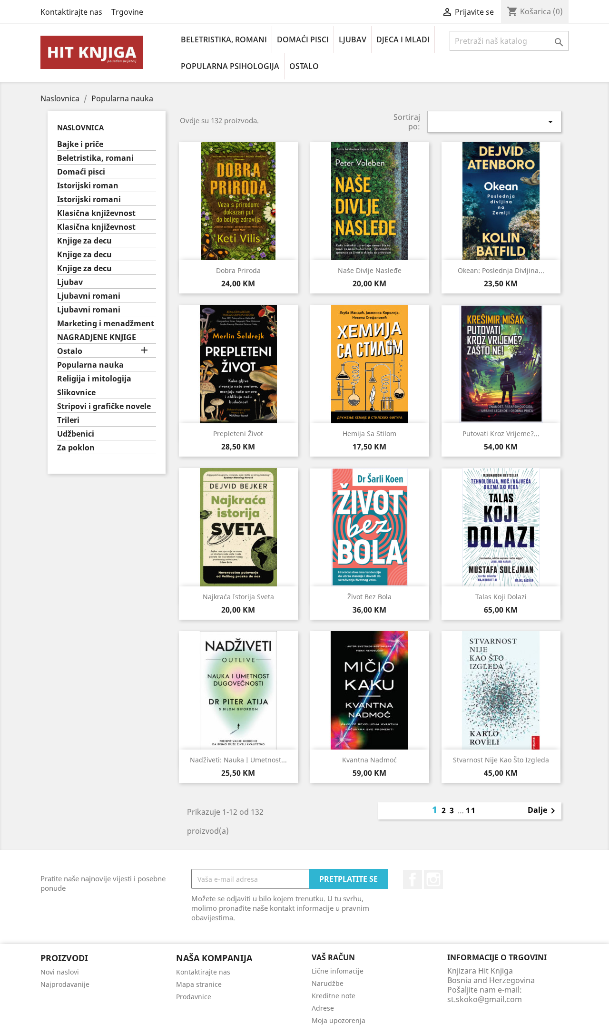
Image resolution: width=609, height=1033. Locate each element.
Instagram (433, 879)
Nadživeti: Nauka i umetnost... (238, 759)
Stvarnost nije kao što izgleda (501, 759)
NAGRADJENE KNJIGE (96, 337)
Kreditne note (333, 995)
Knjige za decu (84, 241)
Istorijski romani (89, 200)
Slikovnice (76, 393)
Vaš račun (333, 957)
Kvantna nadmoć (369, 759)
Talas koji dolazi (501, 596)
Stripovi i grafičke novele (104, 406)
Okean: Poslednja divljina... (501, 270)
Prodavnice (193, 996)
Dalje (543, 811)
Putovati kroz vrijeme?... (501, 433)
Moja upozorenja (338, 1020)
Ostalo (304, 66)
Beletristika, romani (224, 39)
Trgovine (127, 12)
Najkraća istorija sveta (238, 596)
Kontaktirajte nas (71, 12)
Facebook (412, 879)
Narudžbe (328, 983)
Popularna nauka (90, 365)
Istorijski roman (87, 186)
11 (471, 810)
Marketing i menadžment (105, 324)
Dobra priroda (238, 270)
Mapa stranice (199, 984)
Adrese (323, 1008)
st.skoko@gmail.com (484, 999)
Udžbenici (75, 434)
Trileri (68, 420)
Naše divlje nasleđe (370, 270)
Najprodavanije (64, 984)
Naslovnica (80, 127)
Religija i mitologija (94, 379)
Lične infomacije (337, 970)
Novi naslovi (59, 971)
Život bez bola (369, 596)
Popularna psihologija (230, 66)
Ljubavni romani (88, 296)
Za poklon (76, 448)
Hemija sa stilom (369, 433)
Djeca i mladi (403, 39)
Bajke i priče (80, 144)
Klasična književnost (96, 213)
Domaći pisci (303, 39)
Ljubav (352, 39)
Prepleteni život (238, 433)
